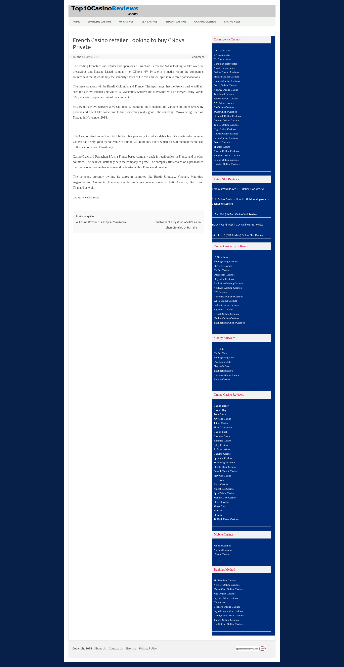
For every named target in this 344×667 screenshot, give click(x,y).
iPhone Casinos (222, 554)
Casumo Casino (222, 453)
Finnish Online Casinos (226, 76)
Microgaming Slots (224, 357)
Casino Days (220, 410)
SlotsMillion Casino (225, 467)
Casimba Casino (222, 436)
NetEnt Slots (220, 353)
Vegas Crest (220, 506)
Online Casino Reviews (226, 72)
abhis (80, 56)
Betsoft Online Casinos (226, 314)
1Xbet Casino (221, 423)
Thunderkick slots (223, 370)
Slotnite (218, 515)
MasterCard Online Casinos (228, 589)
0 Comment (197, 56)
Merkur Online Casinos (226, 318)
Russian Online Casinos (226, 164)
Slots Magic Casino (224, 462)
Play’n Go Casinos (224, 279)
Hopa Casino (221, 484)
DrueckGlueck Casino (225, 471)
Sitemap (131, 648)
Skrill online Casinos (225, 580)
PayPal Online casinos (226, 598)
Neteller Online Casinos (226, 585)
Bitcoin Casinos (175, 21)
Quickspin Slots (222, 362)
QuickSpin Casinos (224, 274)
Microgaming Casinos (226, 261)
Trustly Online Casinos (226, 620)
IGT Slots (219, 349)
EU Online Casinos (99, 21)
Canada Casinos (205, 21)
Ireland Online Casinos (226, 160)
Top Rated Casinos (224, 94)
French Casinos (222, 142)
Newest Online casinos (226, 133)
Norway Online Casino (226, 89)
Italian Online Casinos (226, 138)
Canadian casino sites (225, 63)
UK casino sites (222, 55)
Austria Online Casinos (226, 151)
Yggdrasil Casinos (224, 309)
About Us (100, 648)
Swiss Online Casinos (225, 111)
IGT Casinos (220, 292)
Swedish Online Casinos (227, 81)
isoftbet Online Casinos (226, 305)
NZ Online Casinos (224, 103)
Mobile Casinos (222, 545)
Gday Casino (221, 445)
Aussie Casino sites (224, 68)
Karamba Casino (223, 440)
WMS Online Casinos (225, 300)
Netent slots (220, 602)
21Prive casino (222, 449)
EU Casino (219, 480)
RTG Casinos (221, 257)
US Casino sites (222, 50)
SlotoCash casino (223, 427)
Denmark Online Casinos (227, 116)
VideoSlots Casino (224, 488)
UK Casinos (126, 21)
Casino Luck (221, 432)
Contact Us (116, 648)
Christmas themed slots (226, 375)
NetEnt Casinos (222, 270)
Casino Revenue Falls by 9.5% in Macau (101, 222)
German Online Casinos (226, 120)
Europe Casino (222, 379)
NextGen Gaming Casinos (228, 287)
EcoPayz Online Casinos (227, 606)
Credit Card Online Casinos (228, 624)
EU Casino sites (222, 59)
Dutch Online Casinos (225, 85)
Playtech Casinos (223, 266)
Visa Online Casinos (225, 593)
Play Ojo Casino (222, 475)
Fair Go (218, 510)
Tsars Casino (220, 414)
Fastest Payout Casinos (226, 98)
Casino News (232, 21)
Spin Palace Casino (224, 493)
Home (76, 21)
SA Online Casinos (224, 107)
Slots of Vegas (221, 502)
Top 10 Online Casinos (226, 125)
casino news (92, 197)
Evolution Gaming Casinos (228, 283)
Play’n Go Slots (222, 366)
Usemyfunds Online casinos (229, 615)
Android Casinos (223, 550)
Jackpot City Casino (225, 497)
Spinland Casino (223, 458)
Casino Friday (221, 405)
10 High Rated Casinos (226, 519)
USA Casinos (149, 21)
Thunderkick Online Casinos (229, 322)
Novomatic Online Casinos (228, 296)
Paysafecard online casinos (228, 611)
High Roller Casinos (225, 129)
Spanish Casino (222, 146)
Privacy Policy (148, 648)
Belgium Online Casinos (227, 155)
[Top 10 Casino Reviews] (104, 16)
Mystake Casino (222, 418)
